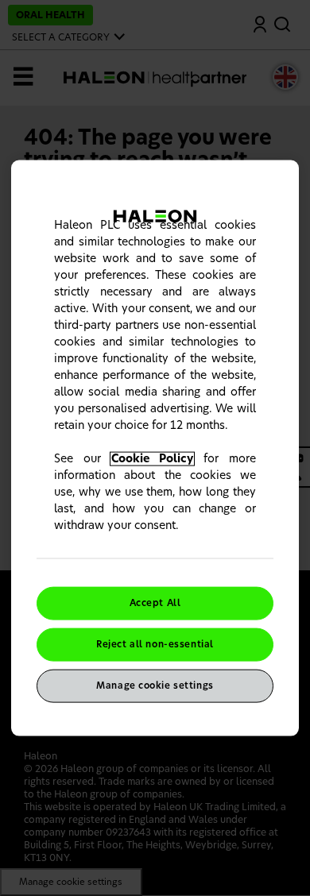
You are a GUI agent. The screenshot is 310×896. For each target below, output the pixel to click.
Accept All (155, 603)
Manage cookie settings (155, 685)
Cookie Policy (152, 459)
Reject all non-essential (155, 644)
